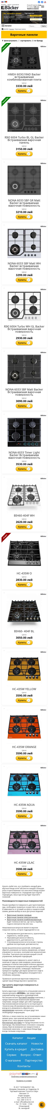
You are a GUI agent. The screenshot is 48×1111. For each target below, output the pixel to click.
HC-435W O (24, 573)
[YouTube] (45, 2)
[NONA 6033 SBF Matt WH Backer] (24, 17)
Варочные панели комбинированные (24, 919)
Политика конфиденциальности (24, 1076)
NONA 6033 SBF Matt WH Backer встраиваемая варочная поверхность (24, 266)
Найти (44, 26)
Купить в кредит (16, 1049)
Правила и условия (24, 1081)
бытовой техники (26, 997)
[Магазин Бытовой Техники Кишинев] (10, 9)
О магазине (13, 1060)
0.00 (36, 7)
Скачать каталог (16, 1043)
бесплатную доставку (12, 1022)
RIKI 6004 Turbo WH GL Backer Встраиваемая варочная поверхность (24, 329)
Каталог (8, 25)
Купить (24, 90)
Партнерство (34, 1060)
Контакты (24, 1066)
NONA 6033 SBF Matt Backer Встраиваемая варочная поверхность (24, 392)
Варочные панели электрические (22, 917)
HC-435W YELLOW (24, 689)
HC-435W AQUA (24, 804)
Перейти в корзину (33, 8)
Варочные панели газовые (19, 915)
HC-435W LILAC (24, 862)
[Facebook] (42, 2)
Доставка (37, 1049)
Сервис (12, 1054)
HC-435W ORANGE (24, 747)
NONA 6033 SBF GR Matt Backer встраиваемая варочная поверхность (24, 203)
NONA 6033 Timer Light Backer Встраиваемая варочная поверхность (24, 455)
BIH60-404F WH (24, 515)
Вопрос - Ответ (31, 1054)
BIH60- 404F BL (24, 631)
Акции (31, 1038)
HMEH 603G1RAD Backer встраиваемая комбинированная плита (24, 77)
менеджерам (8, 1010)
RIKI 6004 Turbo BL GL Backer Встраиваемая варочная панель (24, 140)
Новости (37, 1043)
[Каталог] (43, 7)
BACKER (6, 29)
